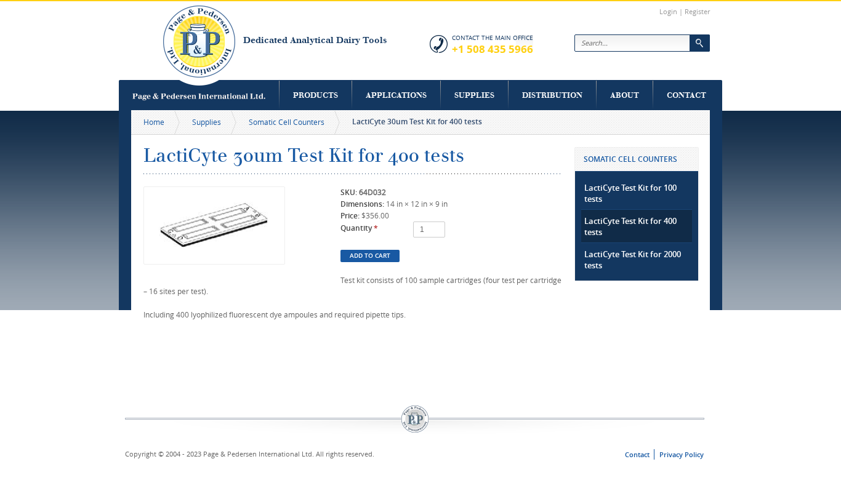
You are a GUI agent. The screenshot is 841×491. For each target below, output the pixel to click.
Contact (686, 95)
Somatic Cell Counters (286, 122)
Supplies (474, 95)
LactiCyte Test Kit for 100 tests (630, 193)
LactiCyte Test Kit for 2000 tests (632, 260)
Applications (396, 95)
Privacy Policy (681, 454)
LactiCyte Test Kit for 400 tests (630, 226)
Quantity (359, 228)
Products (315, 95)
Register (697, 11)
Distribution (552, 95)
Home (153, 122)
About (624, 95)
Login (668, 11)
